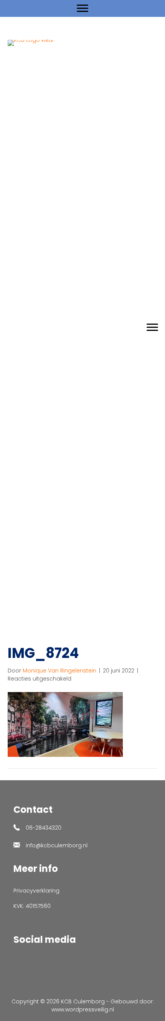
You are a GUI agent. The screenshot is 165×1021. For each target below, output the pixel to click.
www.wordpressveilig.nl (82, 1009)
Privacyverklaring (36, 890)
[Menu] (82, 8)
